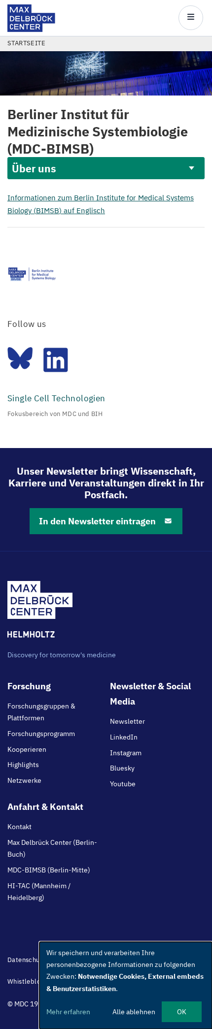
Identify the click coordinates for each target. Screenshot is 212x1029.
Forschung (29, 686)
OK (181, 1011)
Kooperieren (26, 749)
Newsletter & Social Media (150, 693)
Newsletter (127, 721)
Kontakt (19, 826)
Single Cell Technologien (56, 398)
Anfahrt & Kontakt (45, 806)
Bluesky (122, 768)
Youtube (123, 783)
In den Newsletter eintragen (97, 521)
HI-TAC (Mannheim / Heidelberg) (39, 891)
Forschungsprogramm (41, 733)
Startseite (26, 43)
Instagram (125, 752)
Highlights (23, 764)
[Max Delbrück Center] (31, 29)
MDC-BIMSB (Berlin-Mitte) (48, 870)
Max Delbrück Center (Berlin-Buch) (52, 848)
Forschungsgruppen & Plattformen (41, 712)
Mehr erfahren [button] (68, 1011)
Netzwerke (24, 780)
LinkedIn (124, 737)
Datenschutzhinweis (37, 960)
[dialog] (125, 985)
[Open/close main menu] (190, 17)
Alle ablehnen (133, 1011)
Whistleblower (29, 981)
